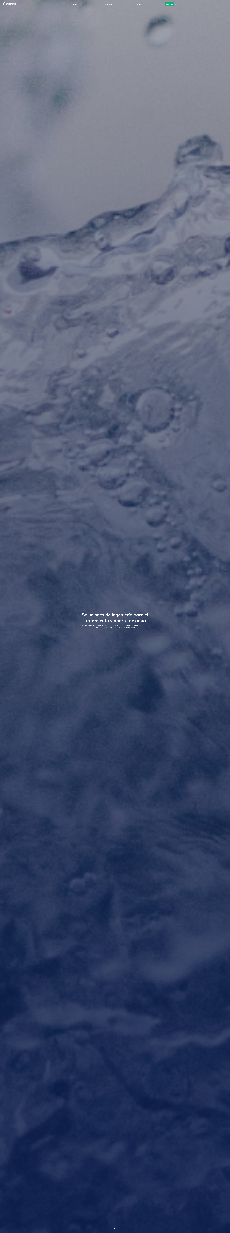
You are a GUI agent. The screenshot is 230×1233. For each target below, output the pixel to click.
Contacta (169, 4)
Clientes (138, 4)
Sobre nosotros (75, 4)
